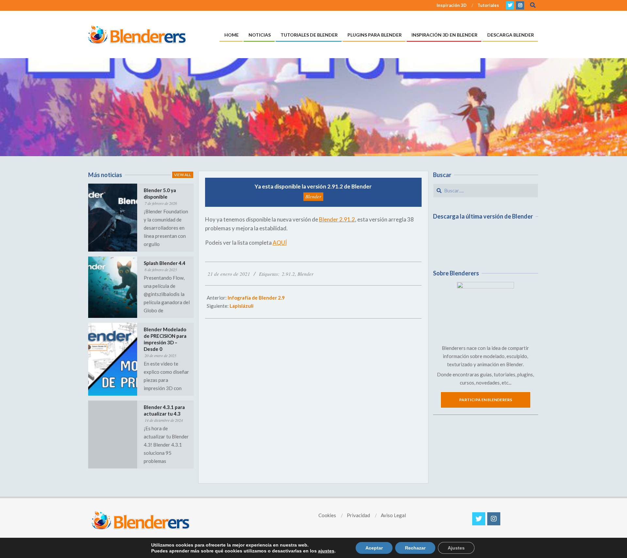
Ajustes (456, 547)
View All (182, 174)
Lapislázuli (241, 306)
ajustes (326, 550)
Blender (313, 196)
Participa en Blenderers (485, 399)
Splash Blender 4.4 (164, 263)
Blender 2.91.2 (337, 219)
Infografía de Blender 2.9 (256, 298)
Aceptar (374, 547)
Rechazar (415, 547)
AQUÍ (280, 242)
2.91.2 (288, 274)
